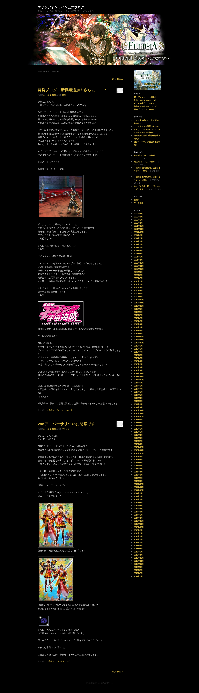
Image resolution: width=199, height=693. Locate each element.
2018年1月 (138, 370)
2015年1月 (138, 481)
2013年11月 (139, 524)
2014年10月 (139, 490)
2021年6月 (138, 244)
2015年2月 (138, 478)
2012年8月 (138, 570)
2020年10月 (139, 269)
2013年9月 (138, 530)
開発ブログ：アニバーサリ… (146, 109)
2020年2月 (138, 293)
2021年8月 (138, 238)
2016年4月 (138, 434)
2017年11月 (139, 376)
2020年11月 (139, 265)
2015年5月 (138, 468)
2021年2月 (138, 256)
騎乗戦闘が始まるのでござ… (146, 106)
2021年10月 (139, 232)
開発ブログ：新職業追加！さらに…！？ (72, 89)
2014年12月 (139, 484)
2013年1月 (138, 554)
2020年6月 (138, 281)
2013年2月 (138, 551)
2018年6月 (138, 355)
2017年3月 (138, 401)
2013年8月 (138, 533)
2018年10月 (139, 342)
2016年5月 (138, 431)
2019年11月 (139, 302)
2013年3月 (138, 548)
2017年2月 (138, 404)
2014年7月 (138, 499)
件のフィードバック (64, 410)
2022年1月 (138, 222)
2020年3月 (138, 290)
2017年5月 (138, 394)
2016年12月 (139, 410)
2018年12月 (139, 336)
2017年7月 (138, 388)
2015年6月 (138, 465)
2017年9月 (138, 382)
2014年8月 (138, 496)
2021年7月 (138, 241)
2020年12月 (139, 262)
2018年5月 (138, 358)
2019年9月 (138, 309)
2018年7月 (138, 351)
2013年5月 (138, 542)
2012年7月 (138, 573)
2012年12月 (139, 557)
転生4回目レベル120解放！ (145, 155)
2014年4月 (138, 508)
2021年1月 (138, 259)
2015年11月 (139, 450)
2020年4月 (138, 287)
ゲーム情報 (138, 202)
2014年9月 (138, 493)
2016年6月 (138, 428)
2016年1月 (138, 444)
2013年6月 (138, 539)
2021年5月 (138, 247)
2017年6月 (138, 391)
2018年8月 (138, 348)
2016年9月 (138, 419)
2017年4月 (138, 398)
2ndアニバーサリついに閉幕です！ (68, 423)
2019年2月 (138, 330)
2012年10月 (139, 564)
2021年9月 (138, 235)
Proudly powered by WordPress (99, 683)
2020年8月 (138, 275)
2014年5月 (138, 505)
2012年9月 (138, 567)
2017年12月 (139, 373)
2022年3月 (138, 216)
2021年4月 (138, 250)
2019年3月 (138, 327)
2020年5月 (138, 284)
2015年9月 (138, 456)
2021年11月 (139, 229)
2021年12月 (139, 225)
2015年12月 (139, 447)
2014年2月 (138, 514)
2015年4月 (138, 471)
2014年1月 (138, 517)
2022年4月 (138, 213)
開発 (64, 95)
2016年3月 (138, 438)
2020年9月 (138, 272)
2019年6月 (138, 318)
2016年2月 (138, 441)
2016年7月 (138, 425)
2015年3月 (138, 474)
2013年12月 (139, 520)
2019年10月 (139, 305)
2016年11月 (139, 413)
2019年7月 (138, 315)
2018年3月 (138, 364)
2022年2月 (138, 219)
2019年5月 (138, 321)
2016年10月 (139, 416)
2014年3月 (138, 511)
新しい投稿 (117, 79)
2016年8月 (138, 422)
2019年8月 (138, 312)
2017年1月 (138, 407)
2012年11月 (139, 560)
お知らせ (50, 410)
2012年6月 (138, 576)
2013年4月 (138, 545)
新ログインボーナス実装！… (146, 97)
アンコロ (65, 429)
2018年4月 (138, 361)
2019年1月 (138, 333)
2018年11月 (139, 339)
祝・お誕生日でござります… (146, 103)
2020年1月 (138, 296)
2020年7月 (138, 278)
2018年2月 (138, 367)
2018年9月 (138, 345)
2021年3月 (138, 253)
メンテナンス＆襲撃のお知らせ (147, 126)
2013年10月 (139, 527)
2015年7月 (138, 462)
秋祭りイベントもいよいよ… (146, 100)
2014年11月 (139, 487)
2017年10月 (139, 379)
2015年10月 (139, 453)
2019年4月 (138, 324)
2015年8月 (138, 459)
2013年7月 (138, 536)
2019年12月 (139, 299)
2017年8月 (138, 385)
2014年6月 (138, 502)
